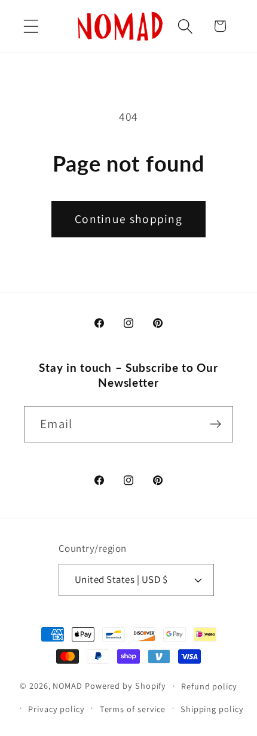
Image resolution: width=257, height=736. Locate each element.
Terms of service (133, 708)
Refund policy (209, 686)
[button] (31, 26)
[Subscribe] (215, 424)
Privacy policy (56, 708)
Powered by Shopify (125, 685)
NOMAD (67, 685)
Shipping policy (212, 708)
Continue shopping (128, 219)
